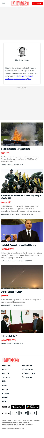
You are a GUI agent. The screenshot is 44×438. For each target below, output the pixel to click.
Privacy (37, 421)
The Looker (6, 377)
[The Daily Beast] (20, 3)
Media (4, 381)
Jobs (19, 421)
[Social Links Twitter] (17, 413)
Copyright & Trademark (25, 425)
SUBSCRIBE (37, 3)
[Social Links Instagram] (21, 413)
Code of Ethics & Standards (12, 423)
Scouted (5, 401)
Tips (15, 421)
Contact (10, 421)
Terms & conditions (9, 425)
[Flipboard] (34, 413)
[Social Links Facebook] (12, 413)
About (4, 421)
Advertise (25, 421)
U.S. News (5, 393)
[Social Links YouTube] (26, 413)
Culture (5, 389)
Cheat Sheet (6, 365)
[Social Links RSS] (30, 413)
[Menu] (5, 3)
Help (32, 421)
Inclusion (26, 423)
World (4, 386)
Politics (5, 369)
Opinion (5, 397)
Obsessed (5, 373)
